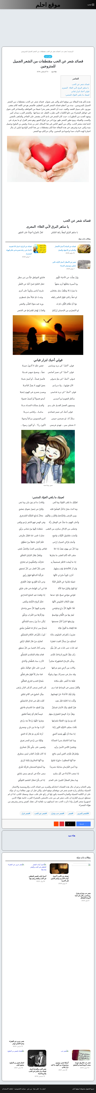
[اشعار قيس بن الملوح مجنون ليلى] (14, 1055)
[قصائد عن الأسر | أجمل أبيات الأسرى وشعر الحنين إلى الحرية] (59, 868)
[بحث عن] (84, 5)
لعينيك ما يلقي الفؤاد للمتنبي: (77, 95)
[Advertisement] (76, 27)
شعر (70, 813)
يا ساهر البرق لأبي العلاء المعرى (75, 87)
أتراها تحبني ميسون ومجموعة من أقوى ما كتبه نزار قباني (59, 1065)
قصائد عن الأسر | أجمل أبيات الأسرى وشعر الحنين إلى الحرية (59, 878)
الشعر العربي (82, 813)
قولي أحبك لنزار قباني (80, 91)
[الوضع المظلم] (80, 5)
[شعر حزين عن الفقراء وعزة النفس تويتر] (14, 951)
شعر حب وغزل (57, 813)
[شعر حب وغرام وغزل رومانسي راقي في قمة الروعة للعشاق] (81, 877)
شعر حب (64, 51)
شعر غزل (25, 813)
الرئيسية (71, 51)
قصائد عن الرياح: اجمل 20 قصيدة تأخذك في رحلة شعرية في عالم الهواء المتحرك (19, 250)
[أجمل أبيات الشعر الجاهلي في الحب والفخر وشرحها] (37, 868)
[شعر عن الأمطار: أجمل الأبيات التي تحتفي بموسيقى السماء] (84, 264)
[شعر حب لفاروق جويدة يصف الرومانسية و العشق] (81, 1055)
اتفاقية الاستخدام (7, 1089)
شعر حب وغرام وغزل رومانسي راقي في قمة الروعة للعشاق (83, 895)
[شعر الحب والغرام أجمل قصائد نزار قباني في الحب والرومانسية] (37, 1058)
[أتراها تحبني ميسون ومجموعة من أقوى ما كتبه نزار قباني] (59, 1055)
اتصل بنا (43, 1089)
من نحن (29, 1089)
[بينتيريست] (61, 824)
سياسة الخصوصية (20, 1089)
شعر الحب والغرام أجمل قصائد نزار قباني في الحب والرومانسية (37, 1071)
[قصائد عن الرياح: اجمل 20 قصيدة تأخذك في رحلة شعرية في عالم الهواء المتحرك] (39, 248)
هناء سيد (53, 71)
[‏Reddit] (56, 824)
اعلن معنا (36, 1089)
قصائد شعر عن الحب (80, 84)
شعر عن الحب (40, 813)
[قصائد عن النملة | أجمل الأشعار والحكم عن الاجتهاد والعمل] (84, 248)
